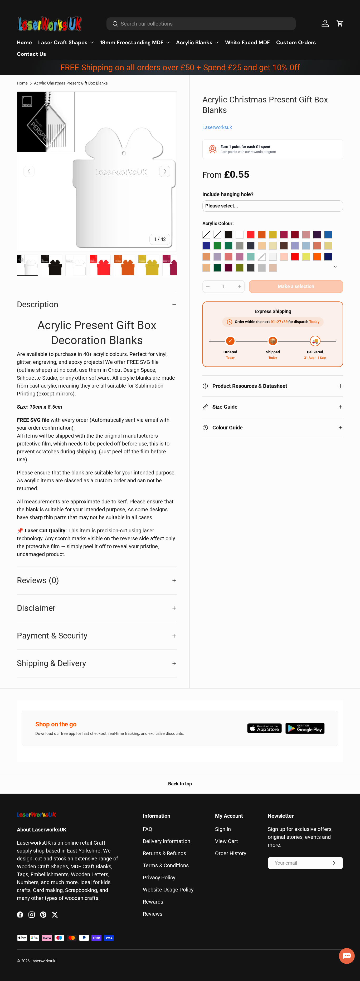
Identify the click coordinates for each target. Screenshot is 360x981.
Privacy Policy (159, 877)
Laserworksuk (217, 127)
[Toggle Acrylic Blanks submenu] (216, 42)
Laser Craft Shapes (62, 42)
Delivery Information (166, 841)
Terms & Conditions (166, 865)
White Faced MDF (247, 42)
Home (24, 42)
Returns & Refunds (164, 853)
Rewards (153, 902)
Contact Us (31, 54)
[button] (340, 23)
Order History (230, 853)
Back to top (180, 783)
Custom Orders (296, 42)
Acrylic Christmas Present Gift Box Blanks (71, 83)
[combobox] (201, 23)
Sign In (223, 829)
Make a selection (296, 286)
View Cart (226, 841)
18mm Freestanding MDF (131, 42)
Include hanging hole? (228, 194)
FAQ (147, 829)
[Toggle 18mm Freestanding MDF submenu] (167, 42)
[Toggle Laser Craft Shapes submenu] (92, 42)
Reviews (152, 914)
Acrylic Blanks (194, 42)
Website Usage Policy (168, 889)
